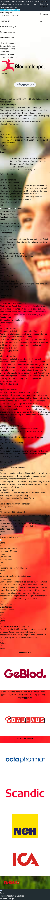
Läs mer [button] (13, 7)
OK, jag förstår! (12, 350)
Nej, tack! (4, 442)
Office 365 (4, 51)
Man (12, 208)
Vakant (28, 199)
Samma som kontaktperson (12, 199)
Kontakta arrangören (9, 26)
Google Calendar (7, 46)
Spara (8, 289)
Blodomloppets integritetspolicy (14, 495)
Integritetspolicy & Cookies (12, 896)
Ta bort (9, 259)
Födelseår (4, 217)
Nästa (2, 618)
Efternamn (5, 214)
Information (5, 21)
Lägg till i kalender (8, 43)
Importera (10, 323)
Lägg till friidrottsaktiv (10, 202)
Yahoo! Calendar (7, 54)
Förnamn (4, 211)
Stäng (2, 174)
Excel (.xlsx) (5, 317)
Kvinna (5, 208)
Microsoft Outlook (8, 49)
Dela (2, 893)
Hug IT (12, 898)
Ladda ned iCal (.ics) (9, 57)
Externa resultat (7, 37)
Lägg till (9, 174)
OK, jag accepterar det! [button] (10, 10)
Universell (20, 208)
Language (42, 1)
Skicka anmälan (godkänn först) (20, 498)
